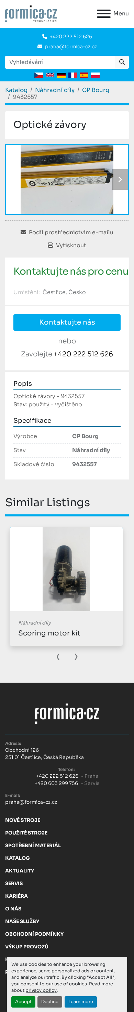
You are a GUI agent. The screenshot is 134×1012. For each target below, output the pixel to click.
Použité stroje (26, 833)
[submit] (122, 62)
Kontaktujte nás (67, 322)
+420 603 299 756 (56, 783)
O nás (13, 909)
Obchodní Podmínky (34, 934)
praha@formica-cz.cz (71, 46)
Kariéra (16, 896)
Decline (49, 1001)
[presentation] (58, 656)
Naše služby (22, 921)
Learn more (80, 1001)
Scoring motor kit (49, 633)
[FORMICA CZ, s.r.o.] (67, 713)
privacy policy (41, 990)
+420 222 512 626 (71, 37)
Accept (23, 1001)
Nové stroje (22, 820)
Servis (14, 883)
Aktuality (19, 871)
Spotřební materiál (33, 845)
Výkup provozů (26, 947)
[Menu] (104, 14)
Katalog (17, 858)
